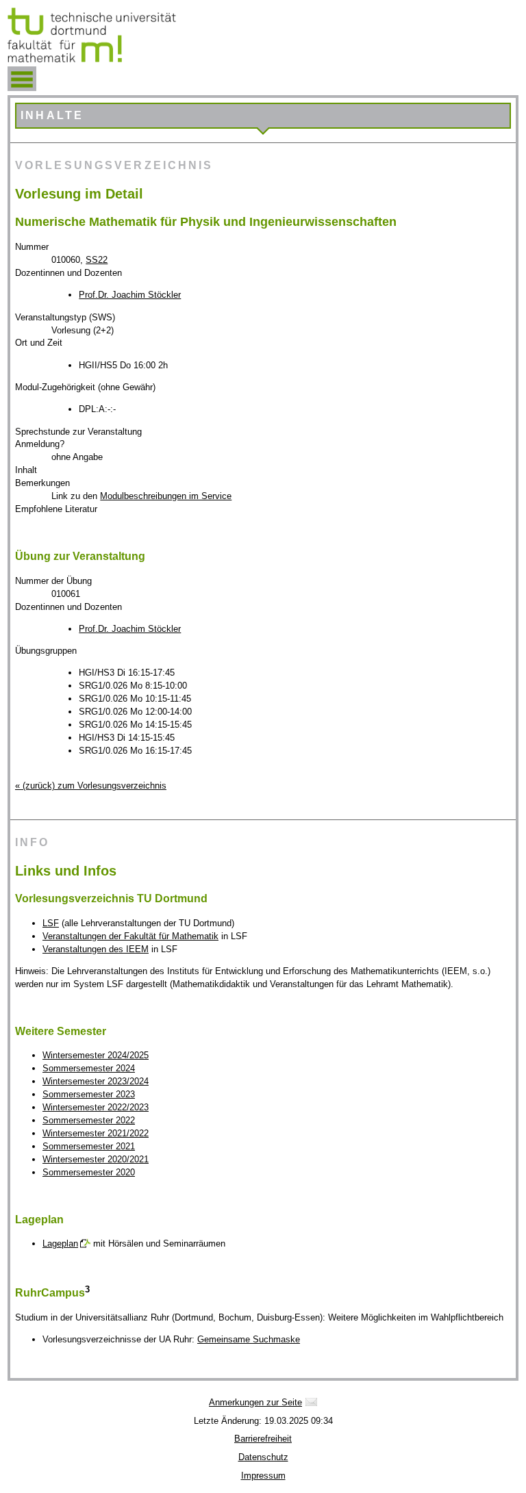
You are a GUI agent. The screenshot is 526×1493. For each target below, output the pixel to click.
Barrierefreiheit (263, 1438)
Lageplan (60, 1243)
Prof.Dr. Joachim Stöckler (130, 295)
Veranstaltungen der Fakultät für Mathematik (130, 936)
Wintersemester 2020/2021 (95, 1159)
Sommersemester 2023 (88, 1094)
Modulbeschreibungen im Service (165, 496)
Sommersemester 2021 (88, 1146)
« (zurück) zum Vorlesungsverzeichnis (90, 785)
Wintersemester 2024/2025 (95, 1055)
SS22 (97, 260)
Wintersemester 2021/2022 (95, 1133)
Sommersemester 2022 (88, 1120)
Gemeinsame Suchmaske (248, 1339)
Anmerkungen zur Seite (255, 1402)
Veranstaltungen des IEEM (95, 949)
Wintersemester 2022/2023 (95, 1107)
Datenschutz (263, 1457)
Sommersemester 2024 (88, 1068)
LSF (50, 923)
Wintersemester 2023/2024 (95, 1081)
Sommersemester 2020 (88, 1172)
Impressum (263, 1475)
